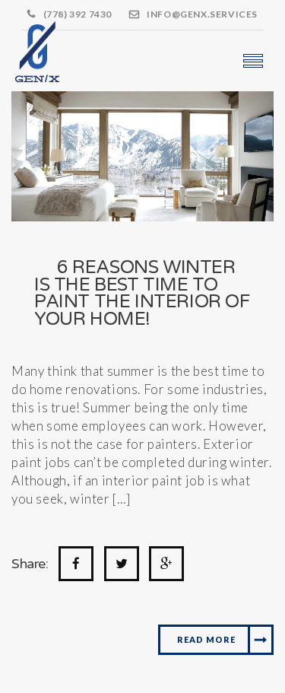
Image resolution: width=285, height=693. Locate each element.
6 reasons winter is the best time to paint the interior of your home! (142, 292)
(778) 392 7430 (77, 14)
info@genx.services (202, 14)
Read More (206, 639)
